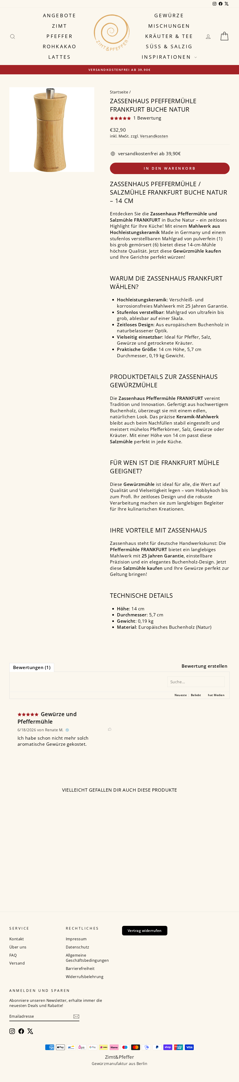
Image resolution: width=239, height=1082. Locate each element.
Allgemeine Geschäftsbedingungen (87, 958)
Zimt (59, 26)
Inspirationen (167, 57)
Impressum (76, 938)
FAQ (13, 955)
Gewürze (169, 15)
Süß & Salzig (169, 46)
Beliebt (196, 695)
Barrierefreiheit (80, 968)
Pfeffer (59, 36)
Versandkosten (154, 136)
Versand (17, 963)
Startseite (119, 92)
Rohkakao (60, 46)
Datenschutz (77, 947)
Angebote (60, 15)
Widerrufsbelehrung (85, 976)
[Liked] (109, 730)
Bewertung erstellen (204, 666)
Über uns (18, 947)
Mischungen (169, 26)
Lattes (59, 57)
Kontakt (16, 938)
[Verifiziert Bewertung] (67, 730)
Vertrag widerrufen (145, 930)
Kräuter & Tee (169, 36)
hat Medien (216, 695)
